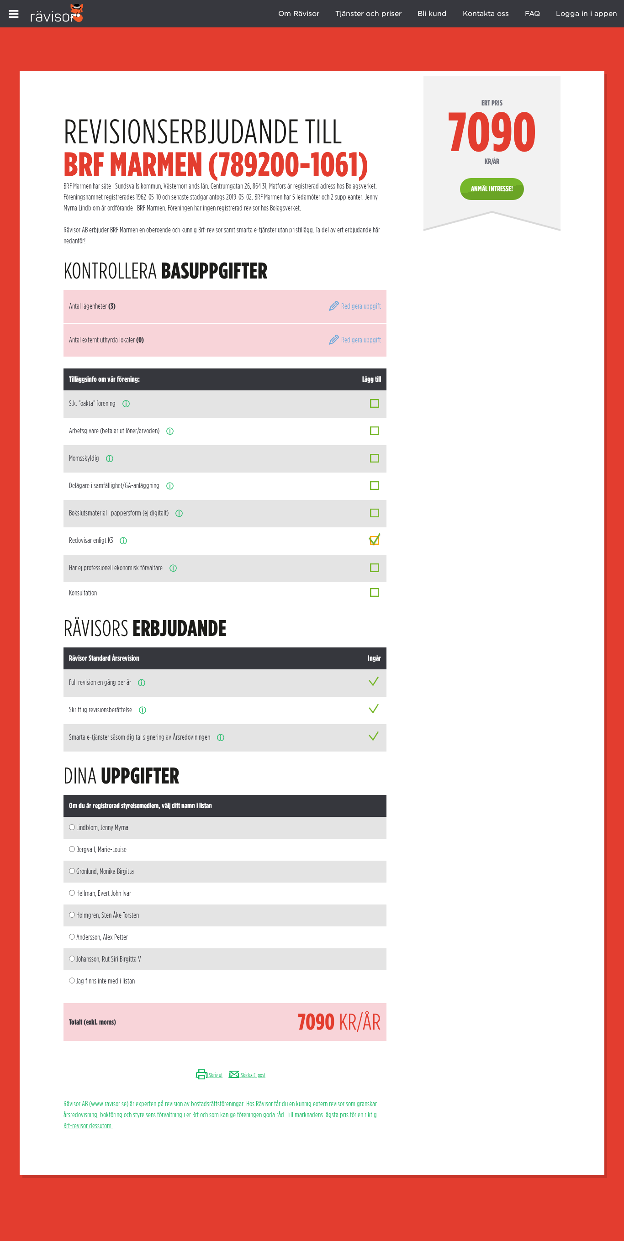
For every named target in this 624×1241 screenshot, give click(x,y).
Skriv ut (215, 1075)
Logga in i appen (586, 14)
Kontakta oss (486, 14)
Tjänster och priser (368, 14)
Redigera (360, 306)
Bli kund (432, 14)
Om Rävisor (298, 14)
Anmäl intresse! (492, 188)
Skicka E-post (252, 1075)
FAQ (532, 14)
